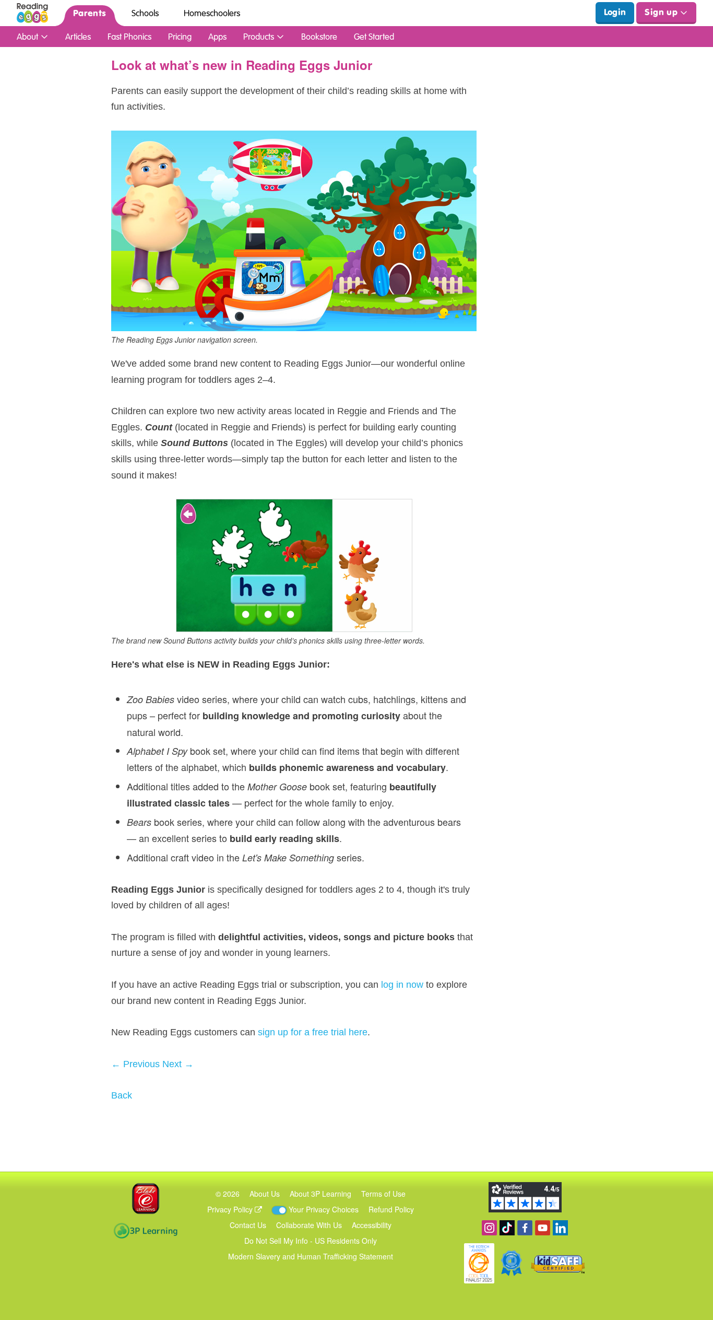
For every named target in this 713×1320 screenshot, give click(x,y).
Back (121, 1095)
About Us (264, 1193)
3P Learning (145, 1230)
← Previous (135, 1064)
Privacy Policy (231, 1209)
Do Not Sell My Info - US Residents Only (310, 1240)
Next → (178, 1064)
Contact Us (248, 1225)
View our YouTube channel (542, 1227)
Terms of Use (383, 1193)
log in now (402, 984)
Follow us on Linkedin (560, 1227)
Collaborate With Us (309, 1225)
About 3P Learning (320, 1193)
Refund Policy (391, 1209)
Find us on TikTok (507, 1227)
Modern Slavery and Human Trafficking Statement (310, 1256)
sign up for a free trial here (312, 1032)
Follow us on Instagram (489, 1227)
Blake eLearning (145, 1198)
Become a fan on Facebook (524, 1227)
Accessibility (371, 1225)
